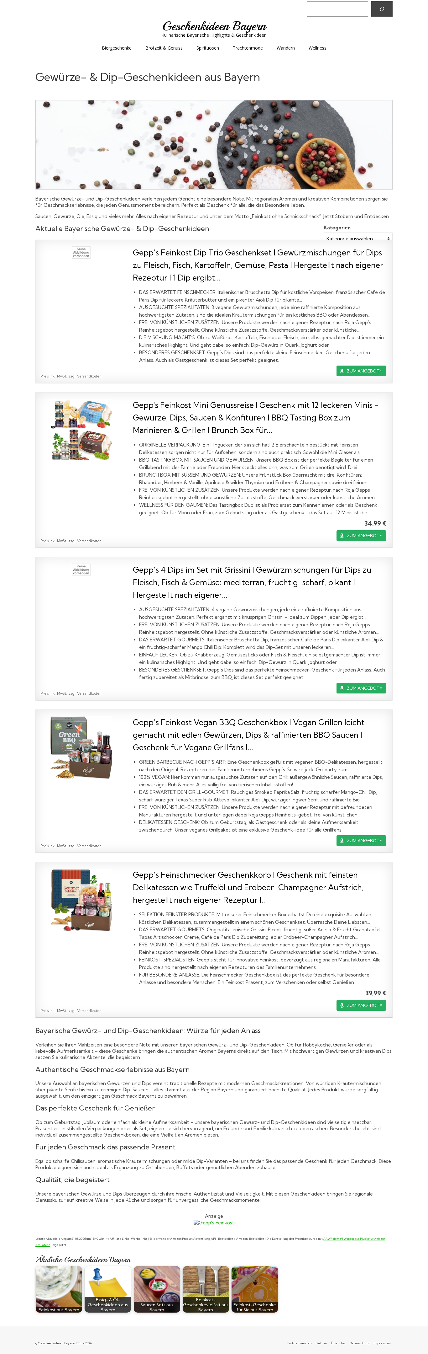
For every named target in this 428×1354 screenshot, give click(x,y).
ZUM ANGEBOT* (364, 371)
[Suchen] (382, 9)
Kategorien (337, 228)
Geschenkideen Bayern (214, 26)
